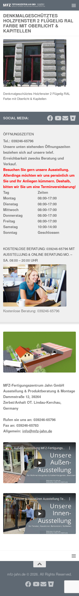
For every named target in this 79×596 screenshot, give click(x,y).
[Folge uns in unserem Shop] (73, 118)
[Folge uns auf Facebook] (50, 118)
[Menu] (73, 5)
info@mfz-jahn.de (37, 430)
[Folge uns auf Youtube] (58, 118)
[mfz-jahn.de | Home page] (31, 5)
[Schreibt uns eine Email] (65, 118)
